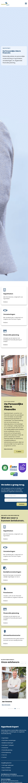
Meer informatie (8, 449)
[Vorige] (22, 663)
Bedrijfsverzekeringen (7, 743)
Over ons (4, 755)
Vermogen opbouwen (8, 765)
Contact (4, 757)
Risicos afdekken (6, 767)
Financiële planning (7, 750)
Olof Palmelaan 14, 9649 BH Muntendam (12, 776)
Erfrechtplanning (6, 752)
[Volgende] (25, 663)
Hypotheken (5, 738)
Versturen (21, 504)
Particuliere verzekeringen (9, 740)
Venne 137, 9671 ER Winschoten (10, 781)
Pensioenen (5, 747)
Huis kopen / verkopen (8, 745)
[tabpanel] (14, 686)
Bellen (19, 451)
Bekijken (5, 301)
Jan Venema (7, 702)
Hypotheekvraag (6, 770)
